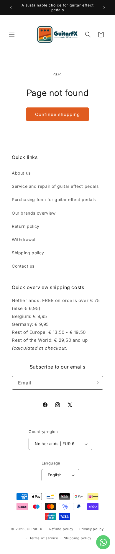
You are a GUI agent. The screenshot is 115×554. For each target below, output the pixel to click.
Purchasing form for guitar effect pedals (54, 199)
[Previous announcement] (10, 7)
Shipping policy (28, 252)
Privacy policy (91, 529)
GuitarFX (34, 529)
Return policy (26, 226)
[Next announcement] (104, 7)
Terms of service (43, 538)
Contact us (23, 265)
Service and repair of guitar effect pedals (55, 186)
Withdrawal (23, 239)
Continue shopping (57, 114)
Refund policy (61, 529)
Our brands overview (33, 212)
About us (21, 172)
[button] (11, 34)
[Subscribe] (96, 383)
